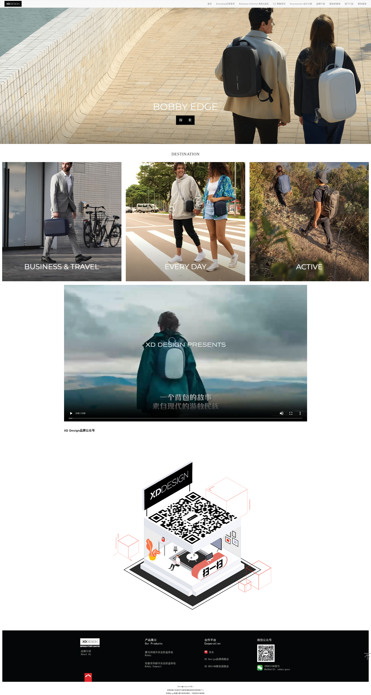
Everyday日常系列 (225, 4)
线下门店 (349, 4)
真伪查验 (362, 4)
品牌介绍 (320, 4)
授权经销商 (334, 4)
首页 (210, 4)
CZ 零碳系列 (279, 4)
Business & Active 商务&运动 (254, 4)
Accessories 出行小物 (301, 4)
